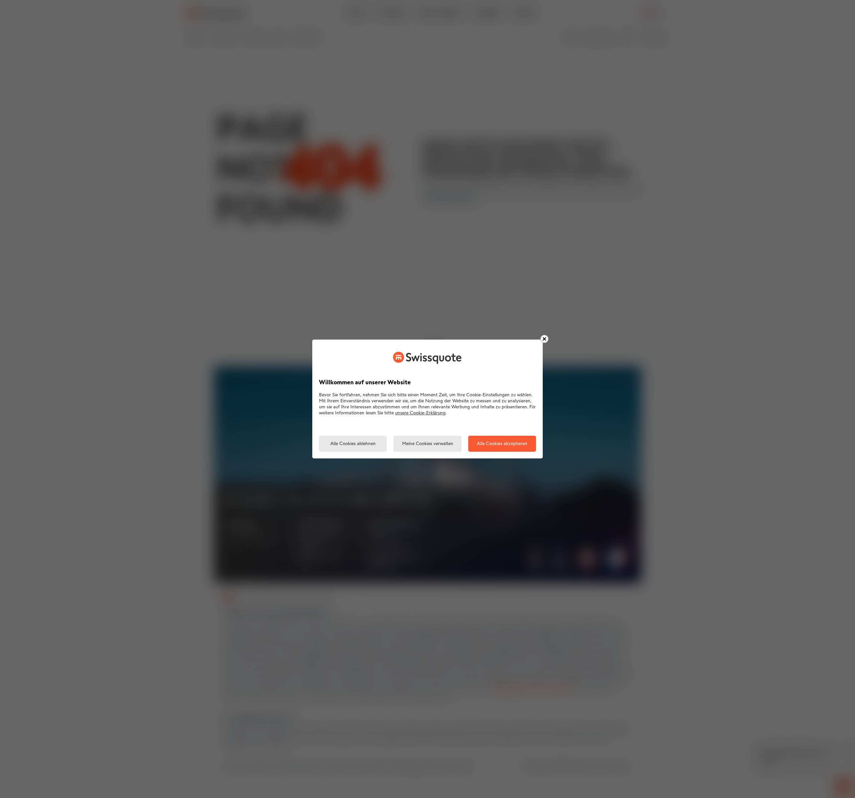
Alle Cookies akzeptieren (502, 443)
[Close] (544, 339)
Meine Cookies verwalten (427, 443)
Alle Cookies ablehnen (353, 443)
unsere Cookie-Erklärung (420, 413)
